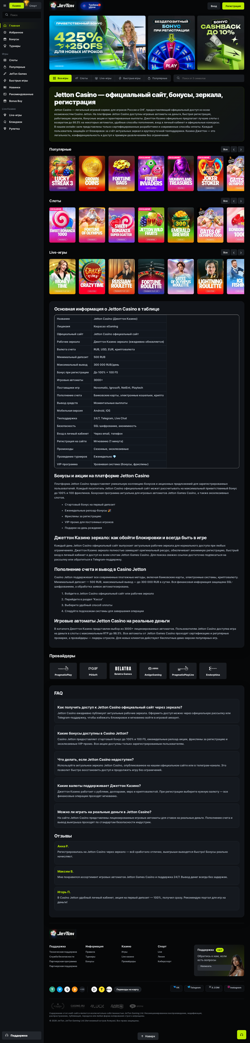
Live (160, 951)
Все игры (63, 78)
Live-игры (105, 78)
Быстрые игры (131, 78)
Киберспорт (164, 961)
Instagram (235, 987)
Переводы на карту (127, 989)
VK (177, 987)
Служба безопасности (61, 956)
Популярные (159, 78)
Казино (16, 5)
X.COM (215, 987)
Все (225, 149)
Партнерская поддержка (63, 966)
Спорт (33, 5)
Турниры (90, 956)
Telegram (195, 987)
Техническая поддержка (63, 951)
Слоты (84, 78)
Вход (214, 6)
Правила (90, 951)
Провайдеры (129, 961)
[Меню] (4, 5)
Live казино (128, 956)
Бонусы (90, 961)
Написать (206, 966)
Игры (124, 951)
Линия (161, 956)
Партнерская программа (63, 961)
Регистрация (233, 6)
